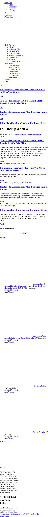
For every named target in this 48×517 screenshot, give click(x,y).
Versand (11, 292)
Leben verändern (15, 53)
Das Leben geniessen (34, 134)
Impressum (8, 15)
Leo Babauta (13, 71)
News (6, 13)
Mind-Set (12, 59)
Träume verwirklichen (16, 55)
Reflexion (3, 136)
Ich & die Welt (14, 51)
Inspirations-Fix (14, 61)
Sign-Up (12, 9)
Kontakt (12, 11)
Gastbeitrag (13, 7)
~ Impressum (5, 514)
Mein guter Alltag (15, 49)
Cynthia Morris (14, 73)
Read (2, 161)
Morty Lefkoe (14, 67)
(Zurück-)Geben (20, 134)
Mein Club (8, 3)
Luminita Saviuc (15, 69)
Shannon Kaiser (14, 65)
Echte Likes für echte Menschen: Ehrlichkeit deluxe (23, 210)
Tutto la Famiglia (9, 206)
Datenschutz (8, 17)
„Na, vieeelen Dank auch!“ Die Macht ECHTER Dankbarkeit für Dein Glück (22, 141)
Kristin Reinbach (15, 77)
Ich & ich (12, 47)
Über (11, 5)
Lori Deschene (14, 75)
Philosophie (13, 57)
